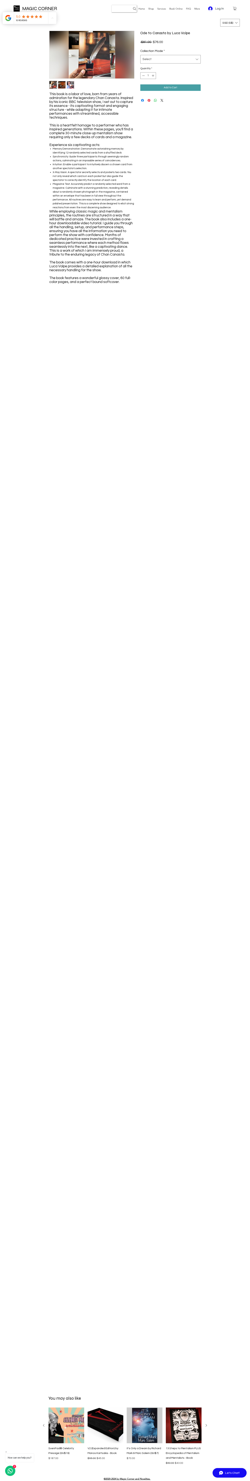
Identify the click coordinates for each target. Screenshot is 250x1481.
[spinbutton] (148, 75)
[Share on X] (162, 100)
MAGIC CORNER (39, 8)
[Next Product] (206, 1425)
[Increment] (153, 75)
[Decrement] (143, 75)
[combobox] (170, 59)
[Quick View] (66, 1425)
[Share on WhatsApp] (155, 100)
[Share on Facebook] (142, 100)
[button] (162, 8)
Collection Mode (152, 51)
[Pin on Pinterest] (149, 100)
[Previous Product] (44, 1425)
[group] (125, 1438)
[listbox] (230, 23)
